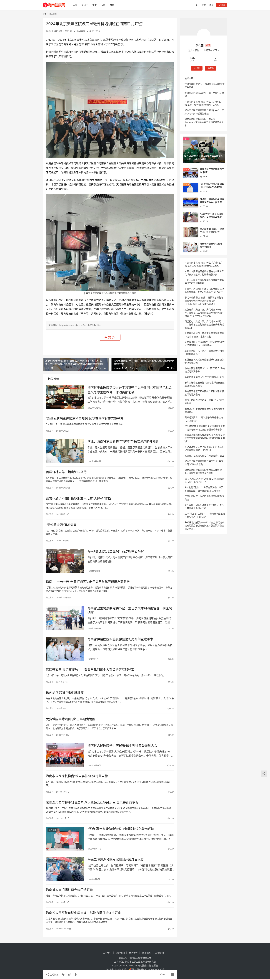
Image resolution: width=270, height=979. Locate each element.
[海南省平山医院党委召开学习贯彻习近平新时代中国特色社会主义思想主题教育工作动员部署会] (65, 397)
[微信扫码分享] (63, 974)
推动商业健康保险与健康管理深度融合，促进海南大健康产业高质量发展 (212, 202)
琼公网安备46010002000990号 (148, 969)
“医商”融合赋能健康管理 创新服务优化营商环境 (121, 829)
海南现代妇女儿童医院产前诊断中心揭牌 (116, 551)
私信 (212, 68)
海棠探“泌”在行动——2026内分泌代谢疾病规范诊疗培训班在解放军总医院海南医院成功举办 (204, 525)
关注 (198, 68)
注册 (211, 5)
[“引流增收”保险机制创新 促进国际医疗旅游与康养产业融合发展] (190, 188)
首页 (75, 5)
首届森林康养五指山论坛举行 (66, 472)
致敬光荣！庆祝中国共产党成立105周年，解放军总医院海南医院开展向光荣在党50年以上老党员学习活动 (204, 312)
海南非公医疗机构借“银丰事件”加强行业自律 (77, 776)
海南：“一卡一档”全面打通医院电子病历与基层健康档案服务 (88, 582)
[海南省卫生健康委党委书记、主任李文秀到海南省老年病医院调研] (65, 618)
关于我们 (107, 952)
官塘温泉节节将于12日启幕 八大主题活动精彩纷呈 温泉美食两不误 (92, 802)
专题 (103, 5)
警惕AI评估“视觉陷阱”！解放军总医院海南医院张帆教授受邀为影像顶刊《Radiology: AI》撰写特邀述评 (204, 300)
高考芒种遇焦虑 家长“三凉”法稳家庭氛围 (204, 377)
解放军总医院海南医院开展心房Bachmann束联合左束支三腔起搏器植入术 (204, 122)
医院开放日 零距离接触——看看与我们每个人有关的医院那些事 (90, 670)
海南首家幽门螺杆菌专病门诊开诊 (69, 890)
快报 (94, 5)
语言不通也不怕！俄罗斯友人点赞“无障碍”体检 (78, 498)
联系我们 (120, 952)
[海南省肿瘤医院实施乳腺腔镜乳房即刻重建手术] (65, 649)
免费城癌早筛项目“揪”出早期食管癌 (70, 719)
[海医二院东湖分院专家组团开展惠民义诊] (65, 869)
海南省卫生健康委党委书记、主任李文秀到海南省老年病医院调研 (130, 610)
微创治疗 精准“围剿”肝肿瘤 (65, 693)
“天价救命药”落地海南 (61, 525)
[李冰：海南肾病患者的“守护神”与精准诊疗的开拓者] (65, 451)
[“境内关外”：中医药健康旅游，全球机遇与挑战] (190, 217)
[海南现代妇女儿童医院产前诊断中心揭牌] (65, 561)
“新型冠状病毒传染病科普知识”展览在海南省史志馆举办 (84, 418)
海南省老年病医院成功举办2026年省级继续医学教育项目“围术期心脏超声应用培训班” (205, 438)
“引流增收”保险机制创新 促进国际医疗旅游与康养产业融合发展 (212, 187)
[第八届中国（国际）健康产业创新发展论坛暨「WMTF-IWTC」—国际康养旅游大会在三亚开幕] (190, 232)
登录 (204, 5)
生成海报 (53, 974)
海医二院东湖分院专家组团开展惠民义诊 (116, 859)
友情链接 (159, 952)
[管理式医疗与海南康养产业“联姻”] (190, 173)
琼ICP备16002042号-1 (117, 969)
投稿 (112, 5)
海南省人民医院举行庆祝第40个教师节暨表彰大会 (122, 746)
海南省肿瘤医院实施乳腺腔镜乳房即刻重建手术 (120, 639)
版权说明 (146, 952)
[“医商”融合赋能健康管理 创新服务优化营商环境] (65, 839)
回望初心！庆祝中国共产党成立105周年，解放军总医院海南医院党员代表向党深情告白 (204, 324)
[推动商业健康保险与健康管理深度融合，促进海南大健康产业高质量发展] (190, 202)
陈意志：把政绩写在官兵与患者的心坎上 (204, 455)
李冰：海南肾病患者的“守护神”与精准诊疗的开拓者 (123, 441)
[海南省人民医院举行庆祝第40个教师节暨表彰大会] (65, 755)
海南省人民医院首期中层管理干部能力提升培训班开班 (83, 913)
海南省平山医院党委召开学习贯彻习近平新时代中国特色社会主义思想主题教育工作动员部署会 (130, 390)
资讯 (83, 5)
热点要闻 (81, 31)
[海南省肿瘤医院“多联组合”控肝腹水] (190, 247)
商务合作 (133, 952)
